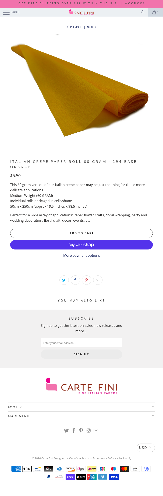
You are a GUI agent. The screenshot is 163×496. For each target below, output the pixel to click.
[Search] (143, 12)
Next (90, 27)
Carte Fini (47, 458)
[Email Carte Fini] (96, 431)
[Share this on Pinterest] (86, 280)
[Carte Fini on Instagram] (89, 431)
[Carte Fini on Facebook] (74, 431)
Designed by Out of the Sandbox (73, 458)
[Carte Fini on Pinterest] (81, 431)
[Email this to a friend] (98, 280)
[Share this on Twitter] (64, 280)
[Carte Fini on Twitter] (66, 431)
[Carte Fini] (81, 12)
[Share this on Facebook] (75, 280)
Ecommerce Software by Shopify (112, 458)
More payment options (81, 255)
